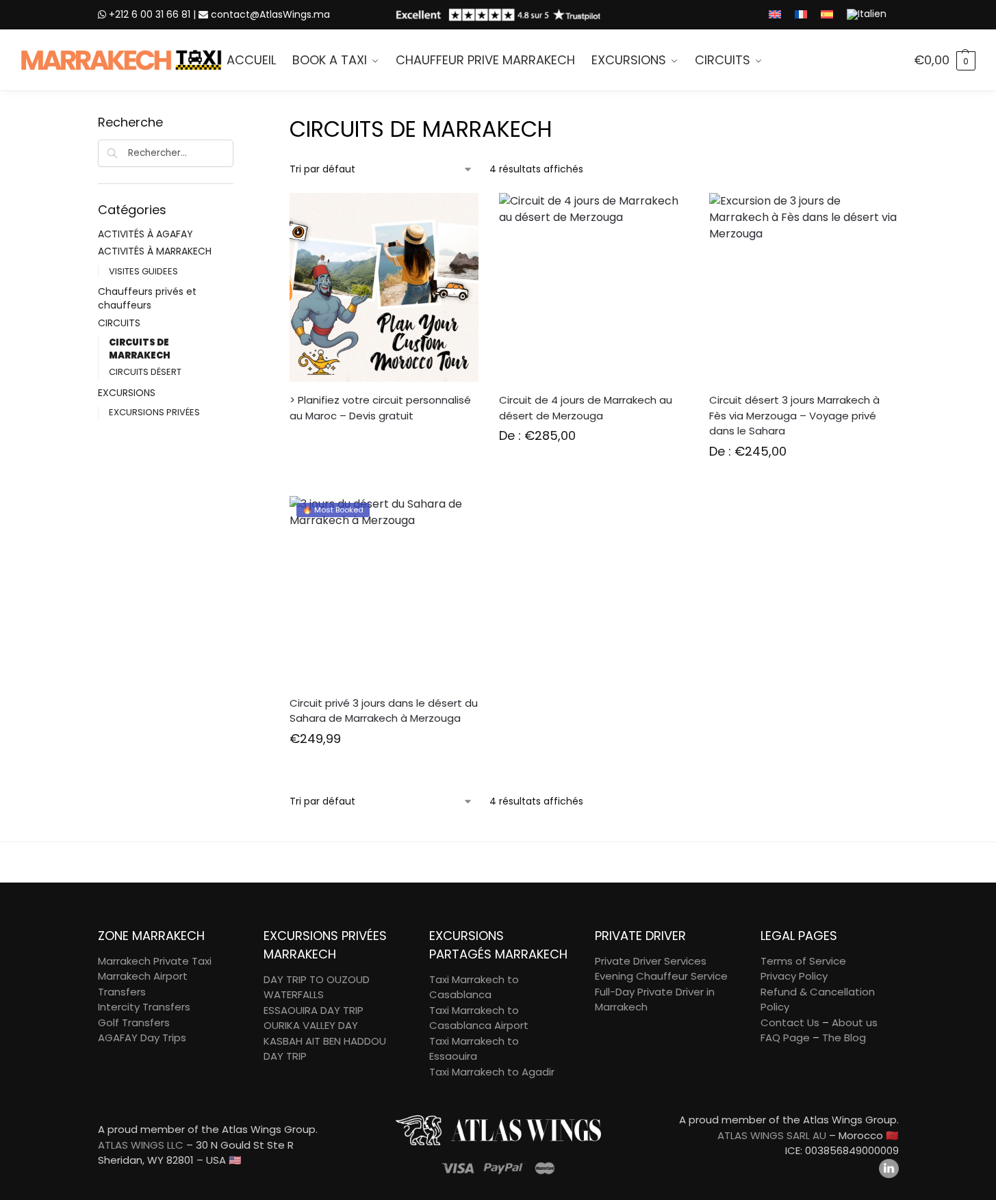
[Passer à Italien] (866, 14)
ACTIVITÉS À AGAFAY (145, 234)
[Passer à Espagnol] (827, 14)
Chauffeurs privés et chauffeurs (147, 298)
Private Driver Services (650, 961)
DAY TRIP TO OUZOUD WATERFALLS (317, 987)
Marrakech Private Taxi (155, 961)
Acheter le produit (384, 770)
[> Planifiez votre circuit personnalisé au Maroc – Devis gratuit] (384, 287)
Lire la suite (384, 440)
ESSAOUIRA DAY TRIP (313, 1010)
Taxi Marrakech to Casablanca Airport (478, 1018)
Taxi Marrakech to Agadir (491, 1072)
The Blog (844, 1037)
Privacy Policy (794, 976)
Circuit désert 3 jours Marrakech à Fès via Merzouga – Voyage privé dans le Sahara (794, 415)
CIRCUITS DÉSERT (145, 371)
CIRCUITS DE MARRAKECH (139, 349)
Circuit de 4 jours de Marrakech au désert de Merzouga (585, 408)
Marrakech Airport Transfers (143, 984)
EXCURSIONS (126, 393)
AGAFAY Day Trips (142, 1037)
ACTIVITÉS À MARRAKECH (155, 251)
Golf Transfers (134, 1022)
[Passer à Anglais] (775, 14)
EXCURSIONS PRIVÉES (154, 412)
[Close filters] (237, 121)
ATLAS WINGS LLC (140, 1145)
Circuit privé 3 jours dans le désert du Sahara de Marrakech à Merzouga (384, 711)
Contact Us (790, 1022)
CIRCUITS (119, 323)
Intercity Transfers (144, 1007)
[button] (944, 60)
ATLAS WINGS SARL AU (771, 1135)
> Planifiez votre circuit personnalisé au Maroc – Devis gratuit (380, 408)
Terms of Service (803, 961)
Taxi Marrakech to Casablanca (474, 987)
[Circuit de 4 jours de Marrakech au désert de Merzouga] (593, 287)
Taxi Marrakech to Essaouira (474, 1049)
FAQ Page (785, 1037)
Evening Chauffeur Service (661, 976)
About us (855, 1022)
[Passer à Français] (801, 14)
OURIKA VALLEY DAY (311, 1025)
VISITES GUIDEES (143, 271)
